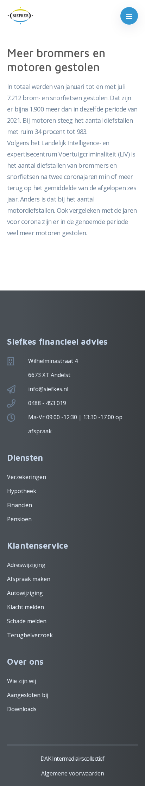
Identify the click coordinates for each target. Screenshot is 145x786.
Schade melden (26, 621)
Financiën (19, 505)
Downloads (22, 709)
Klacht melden (25, 607)
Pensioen (19, 519)
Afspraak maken (28, 579)
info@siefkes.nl (48, 389)
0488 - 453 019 (47, 403)
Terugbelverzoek (30, 635)
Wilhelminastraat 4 (53, 361)
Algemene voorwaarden (72, 773)
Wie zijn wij (21, 681)
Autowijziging (25, 593)
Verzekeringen (26, 477)
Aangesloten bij (27, 695)
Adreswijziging (26, 565)
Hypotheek (21, 491)
